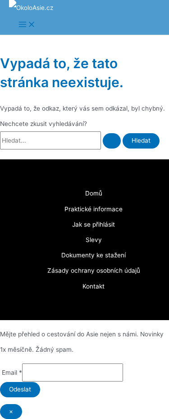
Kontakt (93, 286)
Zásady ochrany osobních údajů (93, 270)
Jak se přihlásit (93, 224)
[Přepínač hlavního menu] (27, 25)
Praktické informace (93, 209)
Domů (93, 193)
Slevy (94, 239)
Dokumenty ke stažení (93, 255)
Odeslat (20, 389)
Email (11, 372)
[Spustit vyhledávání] (112, 141)
